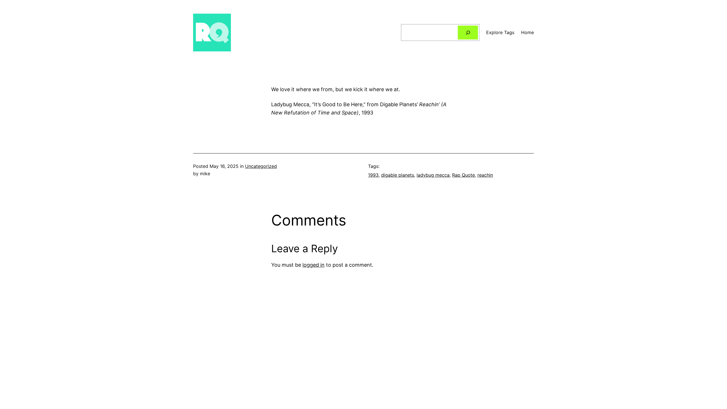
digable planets (397, 175)
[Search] (468, 32)
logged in (313, 265)
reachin (485, 175)
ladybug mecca (433, 175)
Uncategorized (261, 166)
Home (527, 32)
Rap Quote (463, 175)
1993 (373, 175)
